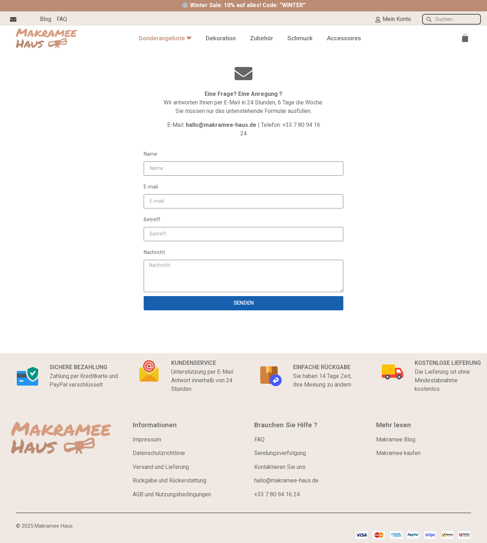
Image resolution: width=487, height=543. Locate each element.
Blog (45, 19)
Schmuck (300, 38)
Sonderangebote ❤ (165, 38)
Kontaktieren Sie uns (280, 467)
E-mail (151, 187)
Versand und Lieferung (161, 467)
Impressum (147, 439)
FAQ (62, 19)
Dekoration (221, 38)
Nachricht (154, 252)
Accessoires (344, 38)
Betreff (152, 219)
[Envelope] (13, 19)
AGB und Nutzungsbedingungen (172, 494)
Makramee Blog (395, 439)
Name (150, 154)
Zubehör (261, 38)
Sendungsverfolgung (280, 453)
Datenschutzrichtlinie (159, 453)
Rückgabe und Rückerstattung (169, 480)
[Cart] (465, 38)
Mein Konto (397, 19)
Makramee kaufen (398, 453)
